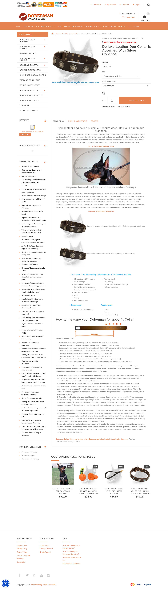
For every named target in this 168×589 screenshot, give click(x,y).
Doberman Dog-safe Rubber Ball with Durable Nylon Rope (88, 491)
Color (105, 62)
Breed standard (27, 236)
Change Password (46, 549)
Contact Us (130, 17)
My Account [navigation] (111, 5)
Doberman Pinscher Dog (30, 166)
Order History (44, 545)
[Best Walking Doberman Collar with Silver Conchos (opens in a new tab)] (101, 166)
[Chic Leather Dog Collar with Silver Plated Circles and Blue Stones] (139, 474)
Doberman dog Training (30, 459)
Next (149, 466)
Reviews (94, 121)
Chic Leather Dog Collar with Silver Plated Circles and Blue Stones (140, 491)
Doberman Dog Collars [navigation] (62, 33)
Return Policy (22, 552)
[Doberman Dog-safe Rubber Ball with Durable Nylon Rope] (88, 474)
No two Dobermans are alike (31, 398)
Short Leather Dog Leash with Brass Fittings (114, 491)
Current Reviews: (108, 106)
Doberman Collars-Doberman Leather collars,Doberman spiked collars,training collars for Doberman (92, 439)
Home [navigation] (52, 33)
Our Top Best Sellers (28, 176)
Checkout (125, 5)
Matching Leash (109, 81)
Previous (52, 466)
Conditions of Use (23, 555)
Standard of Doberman (29, 264)
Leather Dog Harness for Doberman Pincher (62, 491)
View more (25, 134)
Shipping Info (22, 545)
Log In (137, 5)
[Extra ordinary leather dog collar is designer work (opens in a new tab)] (73, 226)
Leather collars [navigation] (74, 33)
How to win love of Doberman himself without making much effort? (32, 276)
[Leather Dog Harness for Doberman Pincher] (63, 474)
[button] (148, 5)
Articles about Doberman (71, 563)
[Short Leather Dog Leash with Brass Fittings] (114, 474)
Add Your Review (123, 106)
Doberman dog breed (29, 452)
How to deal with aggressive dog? (33, 195)
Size (104, 72)
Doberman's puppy (28, 295)
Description (58, 121)
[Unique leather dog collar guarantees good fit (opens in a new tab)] (73, 253)
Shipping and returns (77, 121)
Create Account (45, 552)
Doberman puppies (28, 455)
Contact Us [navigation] (97, 5)
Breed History (26, 186)
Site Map (20, 559)
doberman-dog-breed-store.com (43, 585)
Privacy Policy (22, 549)
